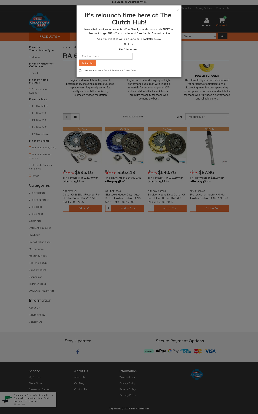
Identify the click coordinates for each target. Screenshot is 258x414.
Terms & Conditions (112, 70)
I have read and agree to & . (109, 70)
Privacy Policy (130, 70)
